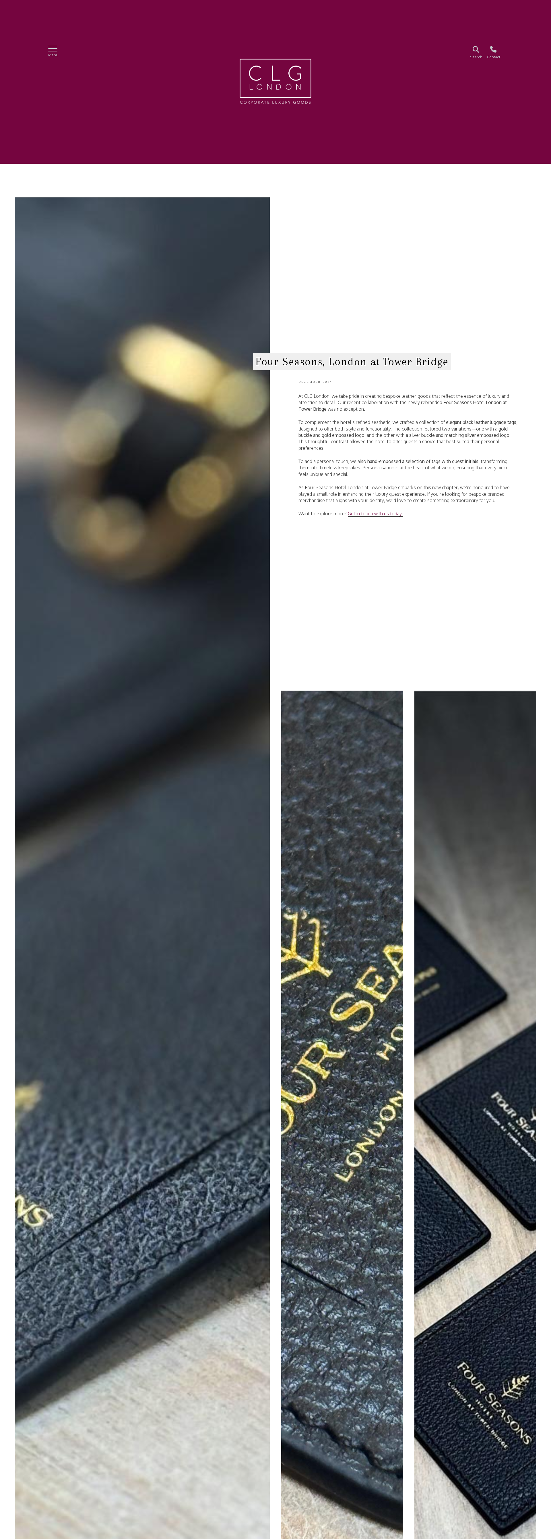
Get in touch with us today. (375, 513)
